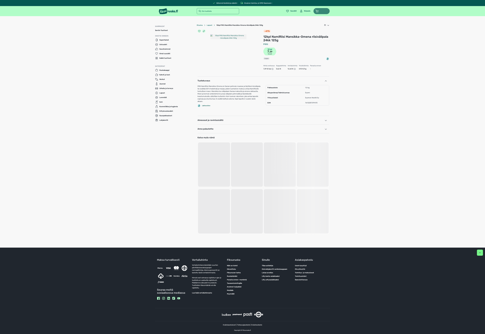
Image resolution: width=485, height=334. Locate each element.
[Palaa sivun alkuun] (480, 253)
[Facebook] (158, 298)
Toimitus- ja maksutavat (304, 273)
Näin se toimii (232, 266)
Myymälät (231, 294)
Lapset (209, 25)
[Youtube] (178, 298)
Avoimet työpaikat (234, 287)
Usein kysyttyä (301, 266)
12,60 (270, 54)
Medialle (230, 290)
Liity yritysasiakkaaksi (270, 280)
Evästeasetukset (229, 325)
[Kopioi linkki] (204, 31)
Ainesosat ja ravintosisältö (210, 120)
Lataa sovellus (267, 273)
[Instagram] (163, 298)
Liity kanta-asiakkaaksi (271, 276)
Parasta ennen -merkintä (237, 280)
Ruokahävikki (232, 276)
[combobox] (327, 25)
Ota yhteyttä (300, 269)
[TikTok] (173, 298)
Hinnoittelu (231, 269)
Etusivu (200, 25)
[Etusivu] (168, 11)
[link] (305, 11)
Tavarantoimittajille (234, 283)
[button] (321, 11)
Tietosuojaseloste (243, 325)
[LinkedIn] (168, 298)
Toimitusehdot (301, 276)
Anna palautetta (205, 129)
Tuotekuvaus (204, 80)
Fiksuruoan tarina (234, 273)
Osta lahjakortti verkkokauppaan (274, 269)
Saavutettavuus (301, 280)
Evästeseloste (256, 325)
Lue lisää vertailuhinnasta (202, 293)
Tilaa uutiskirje (267, 266)
